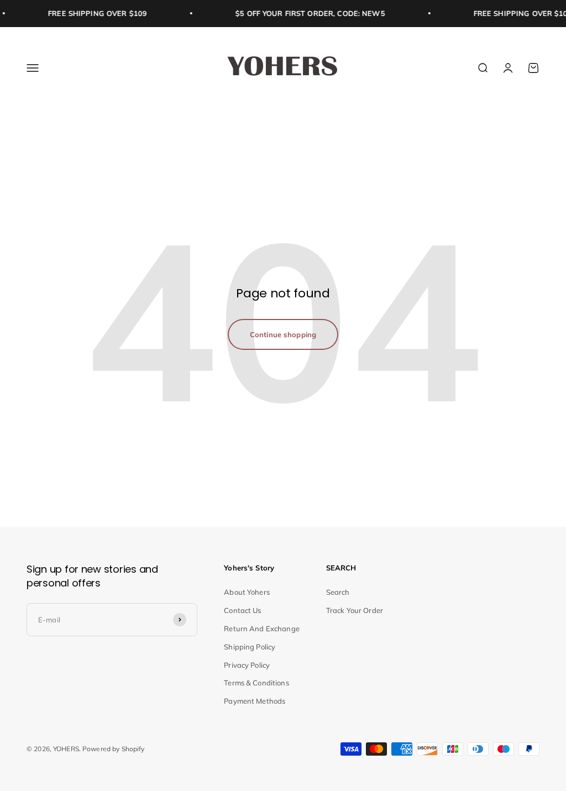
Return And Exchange (261, 628)
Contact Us (242, 610)
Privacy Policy (247, 665)
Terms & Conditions (256, 682)
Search (338, 592)
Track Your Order (354, 610)
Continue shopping (283, 334)
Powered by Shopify (113, 749)
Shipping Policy (249, 646)
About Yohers (247, 592)
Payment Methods (254, 700)
